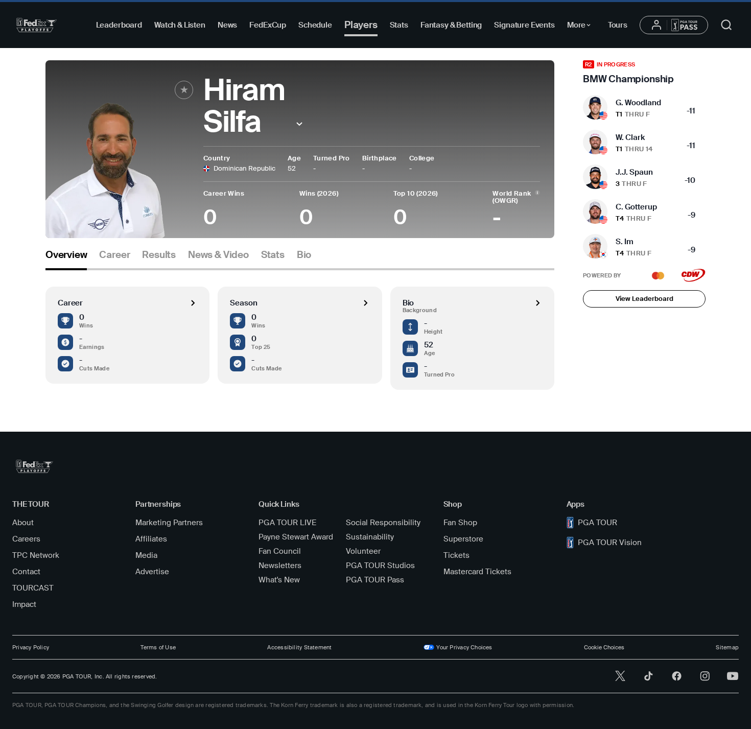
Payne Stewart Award (296, 537)
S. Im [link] (624, 242)
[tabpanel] (299, 330)
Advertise (152, 572)
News (227, 25)
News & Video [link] (218, 255)
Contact (26, 572)
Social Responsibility (383, 523)
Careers (26, 539)
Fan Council (280, 551)
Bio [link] (304, 255)
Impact (24, 604)
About (23, 523)
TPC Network (35, 555)
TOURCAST (33, 588)
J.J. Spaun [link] (634, 172)
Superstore (463, 539)
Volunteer (363, 551)
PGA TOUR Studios (380, 565)
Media (146, 555)
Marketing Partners (169, 523)
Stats (399, 25)
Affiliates (151, 539)
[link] (644, 72)
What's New (279, 580)
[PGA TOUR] (36, 25)
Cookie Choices (604, 647)
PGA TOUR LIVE (287, 523)
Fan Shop (460, 523)
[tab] (66, 259)
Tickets (456, 555)
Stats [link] (273, 255)
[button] (299, 123)
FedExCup (267, 25)
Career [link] (114, 255)
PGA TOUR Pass (375, 580)
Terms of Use (158, 647)
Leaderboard (119, 25)
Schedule (315, 25)
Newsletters (280, 565)
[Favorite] (184, 90)
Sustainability (370, 537)
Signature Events (524, 25)
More (582, 26)
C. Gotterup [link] (636, 207)
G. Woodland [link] (638, 103)
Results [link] (159, 255)
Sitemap (727, 647)
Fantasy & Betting (451, 25)
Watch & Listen (179, 25)
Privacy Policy (30, 647)
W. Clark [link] (630, 137)
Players (361, 24)
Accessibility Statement (299, 647)
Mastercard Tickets (477, 572)
